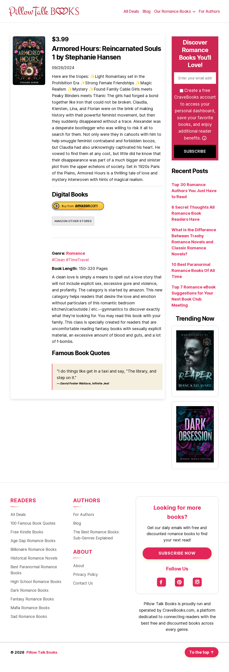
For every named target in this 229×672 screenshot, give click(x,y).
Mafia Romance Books (30, 607)
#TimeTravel (77, 259)
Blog (147, 11)
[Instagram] (197, 582)
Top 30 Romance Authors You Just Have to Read (194, 190)
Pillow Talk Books (41, 652)
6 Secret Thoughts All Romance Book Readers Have (193, 213)
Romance (75, 253)
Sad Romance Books (29, 616)
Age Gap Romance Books (33, 540)
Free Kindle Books (27, 532)
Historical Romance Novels (34, 558)
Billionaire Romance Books (34, 549)
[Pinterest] (179, 582)
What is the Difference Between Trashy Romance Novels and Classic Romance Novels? (194, 241)
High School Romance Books (36, 581)
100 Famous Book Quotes (33, 523)
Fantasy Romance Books (32, 599)
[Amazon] (78, 207)
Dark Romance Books (30, 590)
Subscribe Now (177, 553)
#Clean (58, 259)
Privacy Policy (85, 574)
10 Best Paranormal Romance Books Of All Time (193, 270)
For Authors (209, 11)
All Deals (131, 11)
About (78, 565)
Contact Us (83, 583)
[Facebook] (162, 582)
